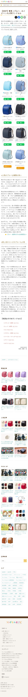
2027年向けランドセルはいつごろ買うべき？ (21, 455)
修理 (9, 585)
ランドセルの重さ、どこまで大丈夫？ (20, 505)
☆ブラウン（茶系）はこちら (11, 333)
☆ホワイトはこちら (9, 343)
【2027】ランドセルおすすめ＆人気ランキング (7, 506)
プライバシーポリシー (6, 688)
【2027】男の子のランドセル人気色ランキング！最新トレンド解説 (21, 443)
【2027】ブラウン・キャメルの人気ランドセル (7, 546)
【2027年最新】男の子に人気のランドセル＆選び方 (21, 429)
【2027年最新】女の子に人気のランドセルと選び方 (7, 429)
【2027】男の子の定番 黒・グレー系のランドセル (7, 407)
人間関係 (15, 582)
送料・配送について (8, 638)
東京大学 (4, 599)
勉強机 (14, 588)
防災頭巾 (19, 604)
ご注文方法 (5, 633)
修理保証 (15, 585)
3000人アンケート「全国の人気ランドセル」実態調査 (7, 533)
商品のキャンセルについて (9, 640)
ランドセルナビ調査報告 (8, 580)
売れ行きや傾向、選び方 (8, 25)
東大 (9, 599)
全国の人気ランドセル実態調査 (9, 663)
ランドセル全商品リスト (8, 652)
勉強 (9, 588)
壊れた (3, 591)
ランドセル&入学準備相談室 (6, 518)
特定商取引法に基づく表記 (7, 684)
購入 (21, 601)
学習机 (14, 591)
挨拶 (16, 593)
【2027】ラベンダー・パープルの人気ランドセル (21, 380)
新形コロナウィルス (7, 596)
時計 (15, 596)
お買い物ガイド (5, 631)
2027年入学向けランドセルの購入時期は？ (12, 654)
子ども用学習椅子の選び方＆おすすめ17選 (7, 442)
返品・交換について (8, 642)
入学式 (20, 585)
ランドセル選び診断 (7, 671)
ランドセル (4, 577)
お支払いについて (7, 635)
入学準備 (4, 588)
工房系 (11, 593)
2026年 (4, 359)
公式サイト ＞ (7, 166)
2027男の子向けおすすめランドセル (10, 655)
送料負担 (4, 604)
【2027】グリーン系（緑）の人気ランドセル (20, 394)
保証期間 (4, 585)
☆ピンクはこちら (8, 329)
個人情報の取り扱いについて (8, 686)
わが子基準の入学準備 (7, 669)
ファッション (17, 574)
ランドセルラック (6, 582)
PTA (14, 572)
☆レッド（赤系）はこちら (11, 326)
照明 (14, 599)
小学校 (19, 591)
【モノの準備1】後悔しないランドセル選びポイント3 (20, 519)
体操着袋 (21, 582)
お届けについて (6, 637)
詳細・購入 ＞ (7, 52)
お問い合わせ (4, 682)
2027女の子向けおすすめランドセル (10, 657)
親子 (9, 601)
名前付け (20, 588)
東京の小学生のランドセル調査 (9, 665)
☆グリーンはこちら (9, 340)
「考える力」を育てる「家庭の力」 (10, 667)
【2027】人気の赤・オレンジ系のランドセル (7, 393)
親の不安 (4, 601)
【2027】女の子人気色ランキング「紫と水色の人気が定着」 (7, 456)
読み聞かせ (15, 601)
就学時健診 (4, 593)
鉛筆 (14, 604)
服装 (23, 596)
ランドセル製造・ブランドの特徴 (10, 661)
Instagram (6, 677)
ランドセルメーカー (21, 580)
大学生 (9, 591)
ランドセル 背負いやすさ (16, 577)
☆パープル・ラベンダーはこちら (12, 336)
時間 (19, 596)
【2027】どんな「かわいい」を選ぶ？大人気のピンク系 (7, 380)
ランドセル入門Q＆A (7, 659)
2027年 (9, 572)
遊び (9, 604)
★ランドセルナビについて (8, 646)
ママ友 (24, 574)
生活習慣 (19, 599)
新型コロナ (22, 593)
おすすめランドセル (13, 359)
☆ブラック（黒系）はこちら (11, 323)
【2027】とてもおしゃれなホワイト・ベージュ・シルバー (21, 407)
